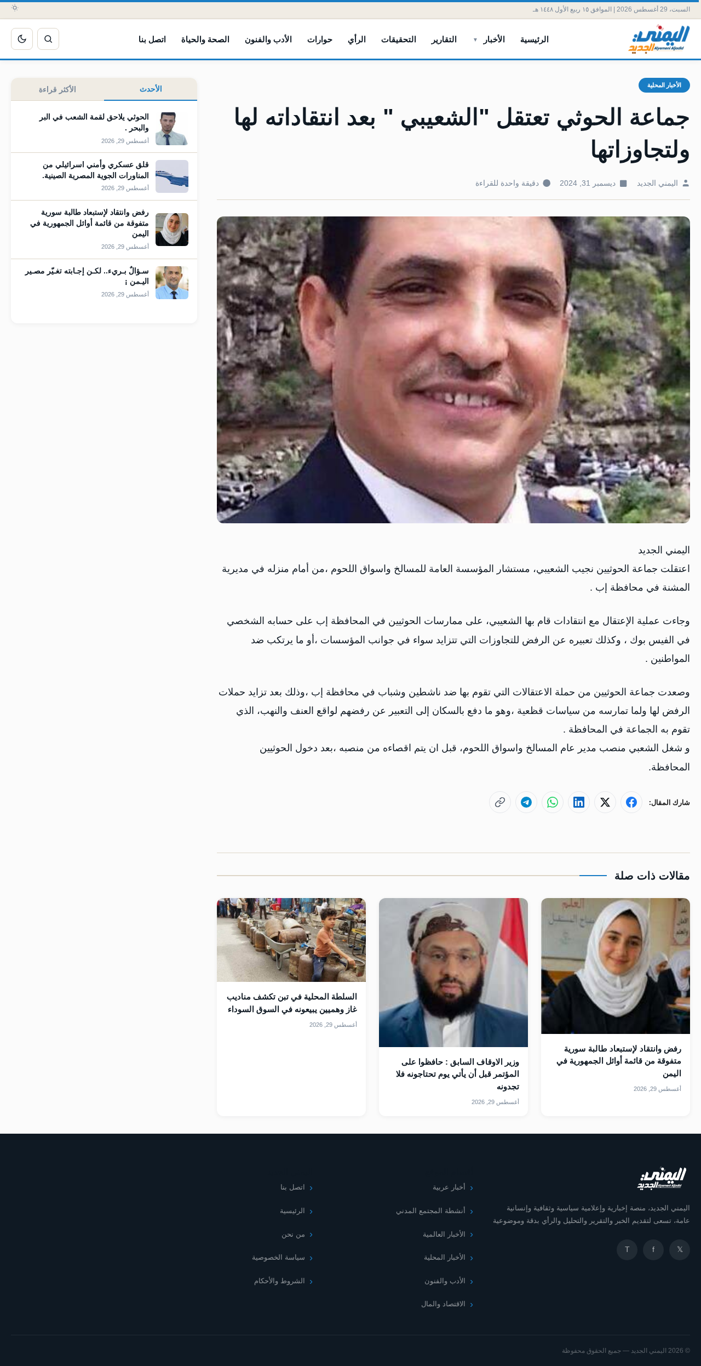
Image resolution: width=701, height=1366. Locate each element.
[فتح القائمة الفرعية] (475, 39)
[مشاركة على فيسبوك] (631, 802)
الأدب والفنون (268, 39)
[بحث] (48, 39)
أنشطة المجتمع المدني (431, 1211)
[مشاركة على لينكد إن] (579, 802)
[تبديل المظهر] (22, 39)
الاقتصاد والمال (443, 1304)
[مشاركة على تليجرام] (526, 802)
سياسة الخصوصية (278, 1257)
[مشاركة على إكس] (605, 802)
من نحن (293, 1234)
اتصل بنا (152, 39)
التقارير (444, 39)
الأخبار (494, 39)
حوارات (319, 39)
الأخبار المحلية (664, 85)
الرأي (357, 39)
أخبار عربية (449, 1187)
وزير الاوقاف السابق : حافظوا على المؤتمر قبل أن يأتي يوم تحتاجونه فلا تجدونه (457, 1074)
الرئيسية (534, 39)
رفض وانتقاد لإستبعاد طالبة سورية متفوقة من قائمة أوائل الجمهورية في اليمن (618, 1061)
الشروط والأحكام (279, 1281)
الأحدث (151, 88)
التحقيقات (398, 39)
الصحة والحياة (205, 39)
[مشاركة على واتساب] (553, 802)
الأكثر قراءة (57, 89)
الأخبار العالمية (444, 1234)
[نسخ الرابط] (500, 802)
